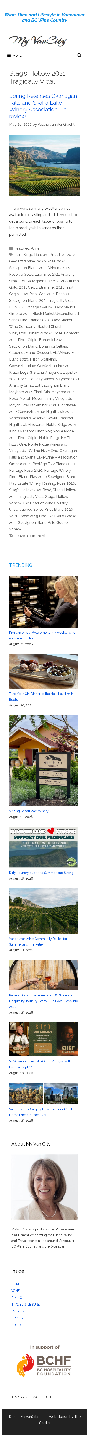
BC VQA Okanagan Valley (30, 307)
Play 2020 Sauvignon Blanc (53, 477)
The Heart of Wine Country (44, 503)
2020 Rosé (46, 261)
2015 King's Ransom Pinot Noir (39, 255)
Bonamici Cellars (53, 346)
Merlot (24, 398)
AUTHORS (18, 1325)
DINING (16, 1298)
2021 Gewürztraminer (36, 287)
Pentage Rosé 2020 (25, 470)
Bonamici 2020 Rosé (44, 333)
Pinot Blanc (18, 477)
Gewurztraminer (22, 366)
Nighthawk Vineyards (26, 424)
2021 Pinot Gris (33, 294)
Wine (35, 248)
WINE (15, 1291)
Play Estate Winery (25, 483)
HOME (16, 1284)
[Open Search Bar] (79, 55)
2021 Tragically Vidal (56, 300)
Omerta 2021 (20, 464)
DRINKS (17, 1318)
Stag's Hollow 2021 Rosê (30, 490)
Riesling (48, 483)
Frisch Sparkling (43, 359)
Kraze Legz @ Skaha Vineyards (35, 372)
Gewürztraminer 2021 (55, 366)
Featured (21, 248)
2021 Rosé (56, 294)
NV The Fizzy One (42, 451)
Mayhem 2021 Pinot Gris (29, 392)
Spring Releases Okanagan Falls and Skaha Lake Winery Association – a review (43, 106)
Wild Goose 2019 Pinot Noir (32, 516)
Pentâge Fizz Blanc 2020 (54, 464)
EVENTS (17, 1311)
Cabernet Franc (22, 353)
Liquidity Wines (41, 379)
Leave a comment (29, 536)
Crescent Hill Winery (53, 353)
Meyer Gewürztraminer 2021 (32, 405)
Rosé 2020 (66, 483)
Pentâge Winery (57, 470)
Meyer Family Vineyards (52, 398)
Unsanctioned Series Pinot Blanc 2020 (41, 509)
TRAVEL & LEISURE (25, 1304)
